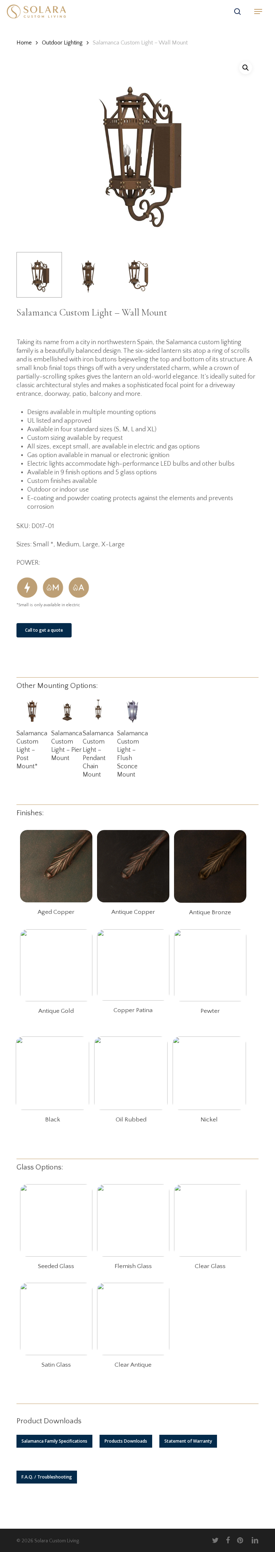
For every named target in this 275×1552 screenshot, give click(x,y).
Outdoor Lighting (62, 42)
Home (24, 42)
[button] (258, 11)
